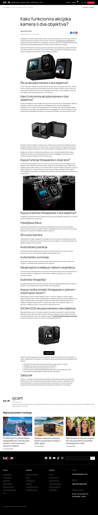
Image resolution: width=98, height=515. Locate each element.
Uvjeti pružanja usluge (55, 484)
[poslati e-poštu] (92, 458)
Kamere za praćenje (8, 487)
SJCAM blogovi (53, 490)
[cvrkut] (50, 458)
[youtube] (54, 458)
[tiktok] (58, 458)
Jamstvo (28, 478)
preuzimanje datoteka (32, 475)
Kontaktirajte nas (30, 481)
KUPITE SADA (49, 353)
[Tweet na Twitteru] (74, 33)
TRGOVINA (91, 2)
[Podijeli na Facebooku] (71, 33)
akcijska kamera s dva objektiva (65, 41)
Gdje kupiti (29, 484)
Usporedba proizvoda (31, 490)
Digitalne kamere (7, 484)
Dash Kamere (6, 481)
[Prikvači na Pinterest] (76, 33)
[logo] (6, 2)
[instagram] (62, 458)
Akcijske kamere (15, 2)
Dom (4, 7)
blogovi (7, 7)
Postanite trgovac (53, 478)
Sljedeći (92, 7)
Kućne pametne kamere (9, 490)
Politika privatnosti (54, 481)
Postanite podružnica (54, 487)
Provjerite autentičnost (32, 487)
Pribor (41, 2)
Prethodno (86, 7)
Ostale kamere (35, 2)
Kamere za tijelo (25, 2)
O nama (51, 475)
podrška (68, 2)
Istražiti (74, 2)
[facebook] (46, 458)
